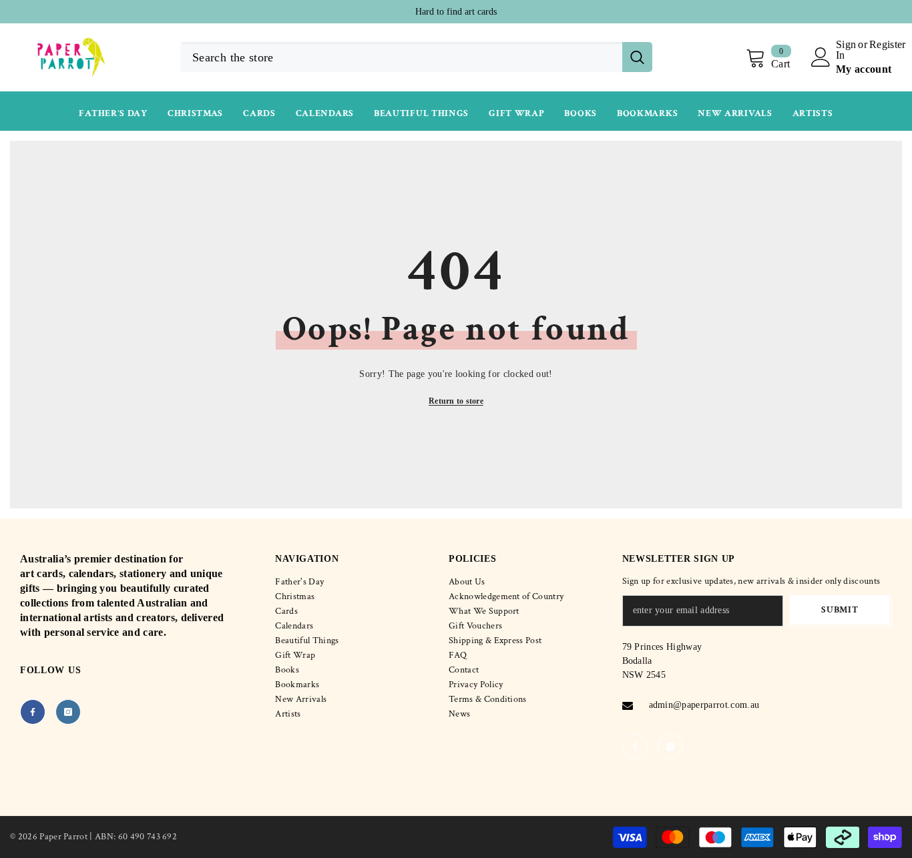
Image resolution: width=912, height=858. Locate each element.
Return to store (456, 401)
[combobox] (401, 57)
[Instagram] (68, 712)
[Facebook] (32, 712)
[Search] (416, 57)
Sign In (846, 50)
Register (887, 44)
